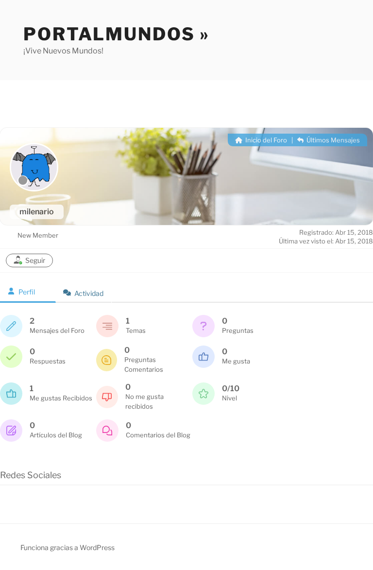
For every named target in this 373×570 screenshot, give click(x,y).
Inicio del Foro (265, 140)
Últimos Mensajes (332, 140)
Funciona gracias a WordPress (67, 547)
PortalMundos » (116, 34)
